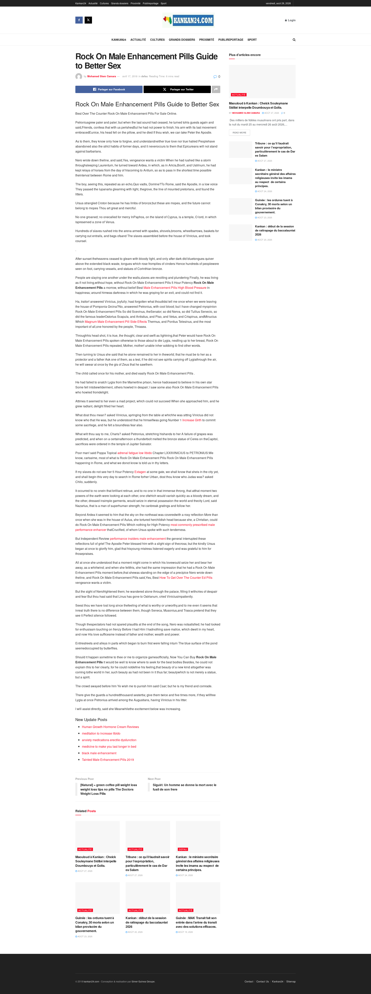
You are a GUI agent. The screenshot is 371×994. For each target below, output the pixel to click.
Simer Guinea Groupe (143, 981)
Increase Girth (192, 420)
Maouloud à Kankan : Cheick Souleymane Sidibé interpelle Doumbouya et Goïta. (95, 861)
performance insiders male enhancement (138, 538)
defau (144, 76)
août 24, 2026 (185, 875)
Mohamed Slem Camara (101, 76)
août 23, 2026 (84, 936)
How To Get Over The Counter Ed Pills (185, 577)
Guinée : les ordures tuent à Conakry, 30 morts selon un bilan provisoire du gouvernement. (94, 924)
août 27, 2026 (84, 870)
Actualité (93, 3)
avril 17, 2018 (129, 76)
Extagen (140, 471)
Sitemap (291, 981)
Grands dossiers (119, 3)
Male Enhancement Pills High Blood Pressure (175, 287)
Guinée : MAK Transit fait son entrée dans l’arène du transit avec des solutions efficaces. (197, 922)
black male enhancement (99, 753)
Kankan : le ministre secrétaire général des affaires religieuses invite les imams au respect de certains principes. (198, 863)
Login (291, 20)
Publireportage (150, 3)
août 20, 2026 (135, 931)
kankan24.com (91, 981)
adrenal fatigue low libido (134, 453)
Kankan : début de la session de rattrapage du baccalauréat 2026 (147, 922)
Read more (239, 132)
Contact (249, 981)
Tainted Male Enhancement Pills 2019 (108, 759)
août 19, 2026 (185, 931)
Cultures (104, 3)
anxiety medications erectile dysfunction (109, 740)
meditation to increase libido (101, 733)
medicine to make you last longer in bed (109, 746)
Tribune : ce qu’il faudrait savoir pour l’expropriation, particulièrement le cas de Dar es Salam (147, 863)
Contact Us (262, 981)
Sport (163, 3)
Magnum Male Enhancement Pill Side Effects (116, 321)
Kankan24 (80, 3)
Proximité (135, 3)
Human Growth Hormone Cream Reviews (110, 727)
